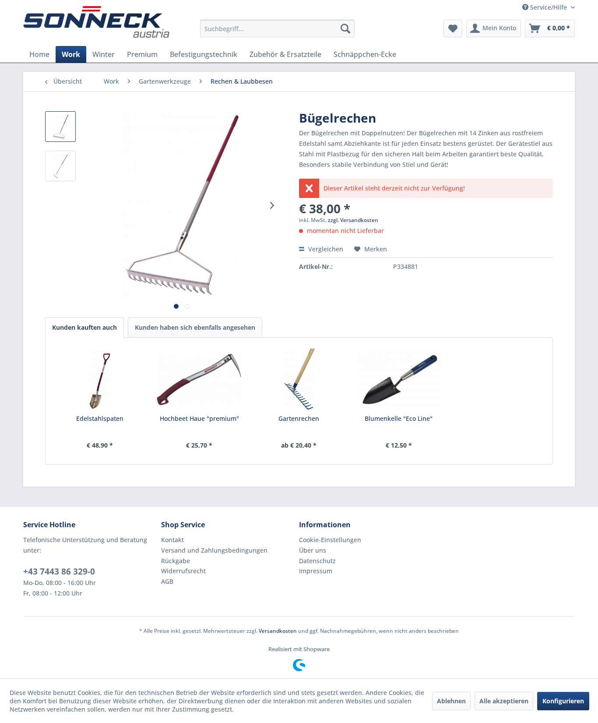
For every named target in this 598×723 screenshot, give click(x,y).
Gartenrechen (298, 418)
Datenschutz (317, 561)
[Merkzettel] (452, 28)
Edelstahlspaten (99, 418)
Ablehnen (451, 701)
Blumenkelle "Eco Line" (399, 418)
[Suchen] (345, 28)
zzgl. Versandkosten (353, 220)
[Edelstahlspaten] (99, 379)
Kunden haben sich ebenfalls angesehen (195, 327)
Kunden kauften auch (84, 327)
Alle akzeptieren (503, 701)
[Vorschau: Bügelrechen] (60, 126)
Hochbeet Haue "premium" (199, 418)
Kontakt (172, 540)
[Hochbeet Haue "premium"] (199, 379)
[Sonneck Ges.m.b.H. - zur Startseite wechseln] (96, 22)
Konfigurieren (563, 701)
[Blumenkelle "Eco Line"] (398, 379)
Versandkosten (278, 631)
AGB (167, 581)
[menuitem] (277, 28)
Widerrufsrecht (183, 571)
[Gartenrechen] (299, 379)
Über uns (312, 550)
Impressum (315, 571)
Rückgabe (175, 561)
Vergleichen (324, 249)
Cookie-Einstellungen (330, 540)
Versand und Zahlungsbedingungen (214, 550)
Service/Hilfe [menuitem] (548, 7)
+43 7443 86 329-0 (59, 571)
